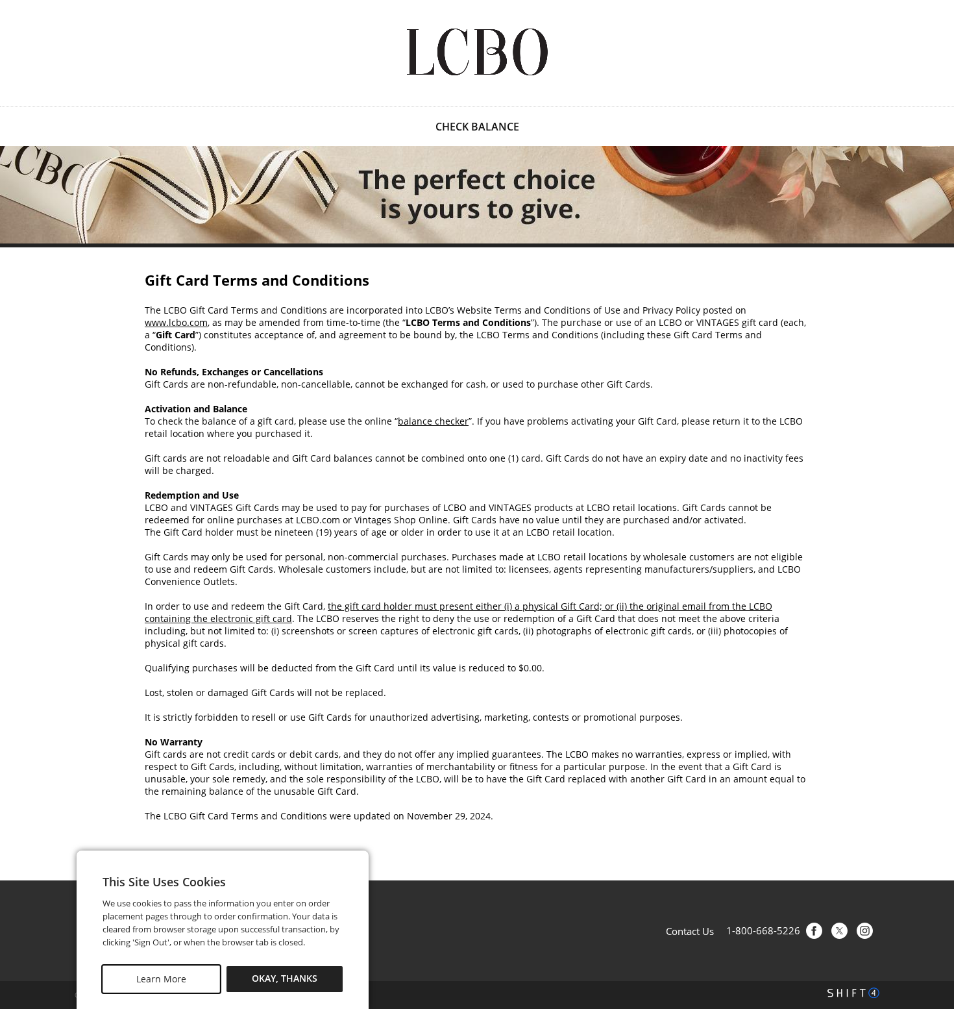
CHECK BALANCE (477, 126)
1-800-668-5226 (763, 930)
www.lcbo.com (176, 322)
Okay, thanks (284, 979)
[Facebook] (814, 931)
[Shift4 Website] (853, 993)
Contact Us (690, 931)
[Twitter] (839, 931)
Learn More (161, 979)
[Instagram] (865, 931)
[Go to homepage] (477, 52)
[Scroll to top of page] (929, 847)
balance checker (433, 421)
